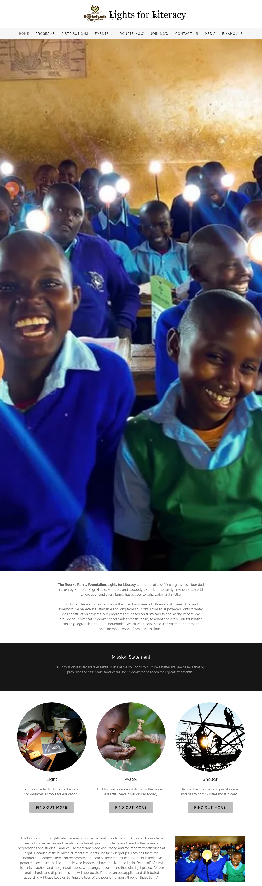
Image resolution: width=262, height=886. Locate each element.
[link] (130, 14)
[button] (104, 33)
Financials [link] (232, 33)
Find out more (52, 807)
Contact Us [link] (186, 33)
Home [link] (24, 33)
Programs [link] (45, 33)
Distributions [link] (74, 33)
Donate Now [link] (132, 33)
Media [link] (210, 33)
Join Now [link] (160, 33)
